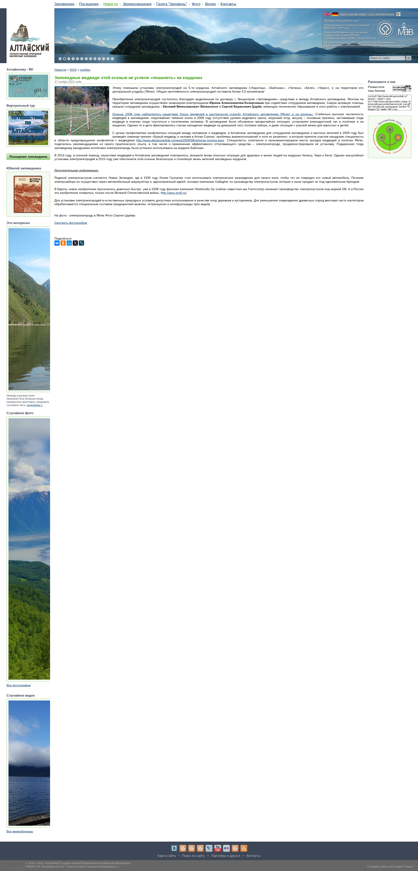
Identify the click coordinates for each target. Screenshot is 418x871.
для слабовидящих (381, 14)
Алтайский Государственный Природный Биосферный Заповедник (87, 863)
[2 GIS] (235, 848)
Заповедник (64, 4)
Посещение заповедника (28, 156)
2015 (73, 69)
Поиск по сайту (193, 855)
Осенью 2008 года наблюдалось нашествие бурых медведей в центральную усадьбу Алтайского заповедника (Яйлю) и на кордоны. (213, 114)
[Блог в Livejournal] (209, 848)
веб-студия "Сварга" (401, 866)
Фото (196, 4)
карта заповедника (353, 14)
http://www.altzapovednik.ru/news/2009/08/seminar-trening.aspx (180, 140)
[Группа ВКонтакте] (174, 848)
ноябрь (85, 69)
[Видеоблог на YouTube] (217, 848)
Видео (210, 4)
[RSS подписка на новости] (243, 848)
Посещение (89, 4)
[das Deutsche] (335, 14)
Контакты (228, 4)
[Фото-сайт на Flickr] (226, 848)
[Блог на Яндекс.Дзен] (200, 848)
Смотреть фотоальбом (70, 223)
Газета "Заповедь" (171, 4)
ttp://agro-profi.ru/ (174, 192)
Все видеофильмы (20, 831)
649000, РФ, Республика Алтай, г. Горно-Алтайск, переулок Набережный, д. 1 (73, 866)
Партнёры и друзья (225, 855)
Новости (110, 4)
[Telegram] (182, 848)
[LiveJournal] (81, 243)
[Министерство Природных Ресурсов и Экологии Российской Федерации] (398, 14)
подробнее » (35, 405)
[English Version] (327, 14)
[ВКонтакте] (57, 243)
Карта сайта (167, 855)
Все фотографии (19, 685)
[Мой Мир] (69, 243)
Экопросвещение (137, 4)
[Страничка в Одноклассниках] (191, 848)
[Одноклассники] (63, 243)
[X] (75, 243)
